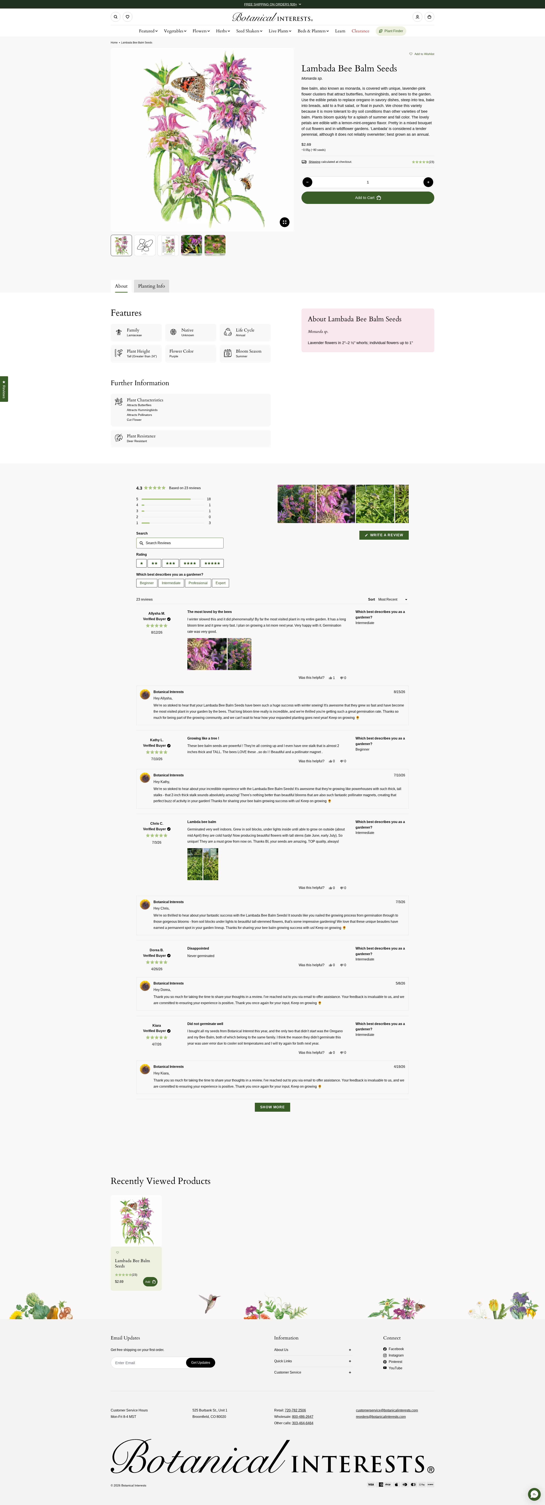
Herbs (221, 31)
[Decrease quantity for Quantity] (307, 182)
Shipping (314, 161)
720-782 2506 (295, 1410)
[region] (343, 504)
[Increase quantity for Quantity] (428, 182)
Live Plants (278, 31)
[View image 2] (144, 245)
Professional (198, 583)
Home (114, 42)
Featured (147, 31)
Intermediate (171, 583)
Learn (340, 31)
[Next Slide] (405, 504)
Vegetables (173, 31)
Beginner (147, 583)
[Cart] (429, 17)
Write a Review (389, 536)
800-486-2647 (302, 1417)
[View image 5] (215, 245)
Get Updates (200, 1362)
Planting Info (151, 286)
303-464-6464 (302, 1423)
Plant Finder (393, 31)
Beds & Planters (312, 31)
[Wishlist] (127, 17)
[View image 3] (168, 245)
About (121, 286)
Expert (220, 583)
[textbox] (180, 543)
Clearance (360, 31)
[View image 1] (121, 245)
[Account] (417, 17)
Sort (372, 599)
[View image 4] (191, 245)
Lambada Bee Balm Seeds (132, 1263)
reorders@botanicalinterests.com (381, 1417)
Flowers (200, 31)
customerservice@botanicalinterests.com (387, 1410)
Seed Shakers (247, 31)
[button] (421, 53)
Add (147, 1281)
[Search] (115, 17)
